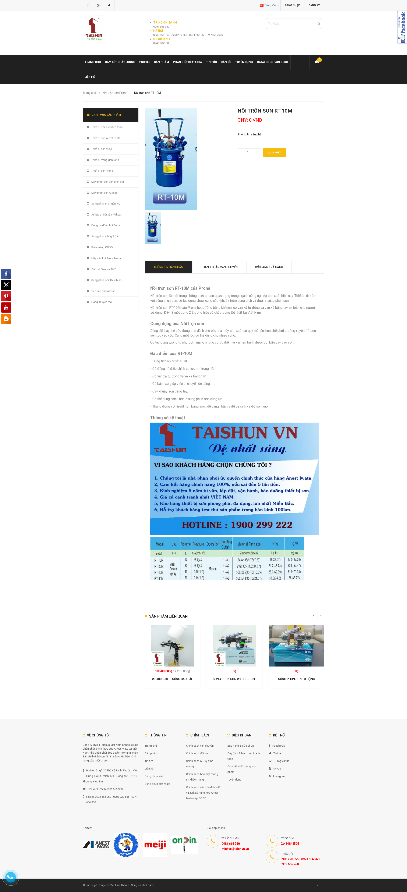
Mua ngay (274, 152)
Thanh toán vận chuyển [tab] (219, 267)
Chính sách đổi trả (197, 753)
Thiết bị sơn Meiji (101, 148)
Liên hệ (90, 76)
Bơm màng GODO (102, 247)
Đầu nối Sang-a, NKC (103, 269)
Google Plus (282, 761)
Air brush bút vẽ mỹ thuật (106, 214)
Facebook (278, 745)
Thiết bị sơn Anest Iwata (105, 138)
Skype (277, 768)
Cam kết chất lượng (120, 62)
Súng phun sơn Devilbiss (106, 280)
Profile (144, 62)
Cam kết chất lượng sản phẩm (241, 769)
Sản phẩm (151, 753)
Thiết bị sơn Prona (102, 170)
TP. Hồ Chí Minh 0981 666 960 (105, 789)
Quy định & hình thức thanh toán (243, 756)
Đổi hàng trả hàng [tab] (269, 267)
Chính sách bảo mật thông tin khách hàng (202, 776)
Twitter (277, 753)
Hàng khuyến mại (101, 301)
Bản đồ (226, 62)
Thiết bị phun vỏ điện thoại (107, 127)
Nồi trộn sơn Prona (115, 93)
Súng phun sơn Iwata (157, 783)
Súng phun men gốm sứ (105, 203)
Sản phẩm (161, 62)
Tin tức (211, 62)
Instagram (279, 776)
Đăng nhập (292, 5)
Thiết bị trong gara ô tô (105, 159)
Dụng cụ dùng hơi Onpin (106, 225)
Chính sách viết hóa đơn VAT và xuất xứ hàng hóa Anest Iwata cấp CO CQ (203, 793)
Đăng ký (314, 5)
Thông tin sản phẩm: (251, 134)
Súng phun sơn (154, 776)
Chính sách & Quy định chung (199, 763)
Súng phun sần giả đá (104, 236)
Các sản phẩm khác (103, 291)
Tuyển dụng (244, 62)
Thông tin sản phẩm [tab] (168, 267)
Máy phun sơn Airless (104, 192)
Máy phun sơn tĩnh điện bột (107, 181)
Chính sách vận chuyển (200, 745)
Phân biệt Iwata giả (187, 62)
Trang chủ (151, 745)
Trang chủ (93, 62)
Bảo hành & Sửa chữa (240, 745)
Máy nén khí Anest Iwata (106, 258)
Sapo (151, 885)
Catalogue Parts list (273, 62)
